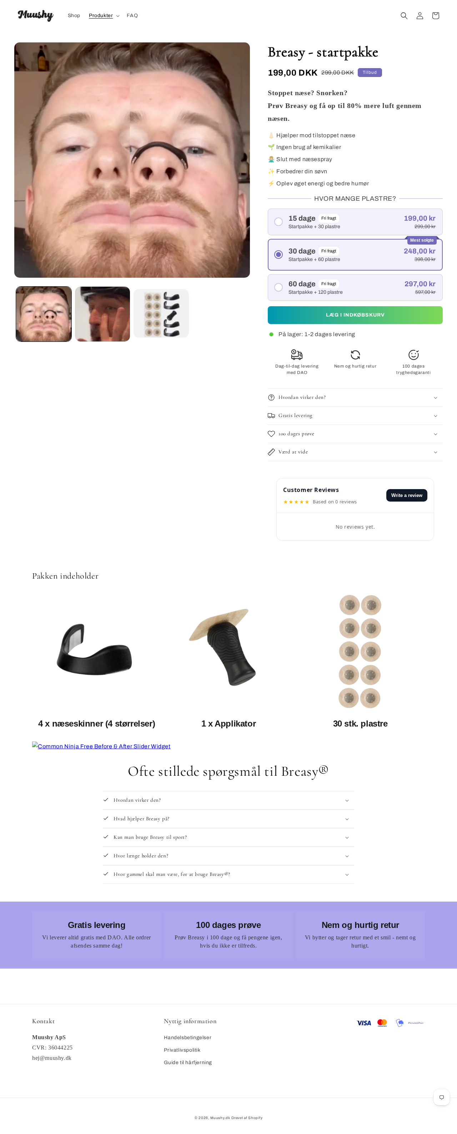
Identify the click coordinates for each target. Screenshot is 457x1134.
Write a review (406, 495)
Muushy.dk (220, 1118)
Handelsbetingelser (187, 1037)
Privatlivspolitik (182, 1050)
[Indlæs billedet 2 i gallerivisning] (102, 314)
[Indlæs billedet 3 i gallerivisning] (161, 314)
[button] (103, 15)
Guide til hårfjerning (188, 1062)
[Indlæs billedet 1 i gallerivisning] (43, 314)
